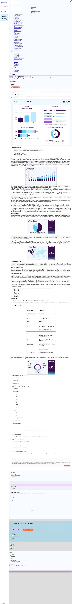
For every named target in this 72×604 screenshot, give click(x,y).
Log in (13, 73)
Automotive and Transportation (18, 38)
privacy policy (42, 493)
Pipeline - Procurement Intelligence (19, 58)
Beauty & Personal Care (34, 10)
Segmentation (12, 84)
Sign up (13, 74)
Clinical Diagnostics (17, 33)
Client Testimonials (16, 64)
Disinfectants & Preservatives (18, 45)
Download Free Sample (16, 87)
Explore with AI (4, 19)
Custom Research (13, 560)
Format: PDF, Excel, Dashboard (16, 475)
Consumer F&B (33, 12)
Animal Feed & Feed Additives (18, 23)
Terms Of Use (13, 556)
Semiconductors (16, 17)
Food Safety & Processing (17, 24)
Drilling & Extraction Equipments (18, 46)
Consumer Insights (16, 54)
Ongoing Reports (16, 70)
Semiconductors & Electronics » (18, 14)
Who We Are (16, 62)
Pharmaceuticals (16, 36)
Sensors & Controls (16, 18)
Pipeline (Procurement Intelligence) (15, 561)
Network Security (16, 42)
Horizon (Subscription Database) (15, 562)
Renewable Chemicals (17, 21)
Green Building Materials (17, 28)
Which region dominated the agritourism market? (18, 439)
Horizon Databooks (16, 55)
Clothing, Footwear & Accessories (35, 11)
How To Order (13, 554)
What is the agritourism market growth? (17, 434)
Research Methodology (17, 63)
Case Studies (16, 71)
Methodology (12, 85)
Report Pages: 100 (14, 474)
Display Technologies (17, 15)
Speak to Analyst (68, 465)
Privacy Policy (13, 555)
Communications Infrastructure (18, 39)
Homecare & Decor (33, 13)
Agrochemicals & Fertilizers (18, 44)
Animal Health (16, 37)
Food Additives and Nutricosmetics (19, 20)
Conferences (16, 65)
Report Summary (13, 81)
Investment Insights (16, 56)
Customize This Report (18, 529)
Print (12, 500)
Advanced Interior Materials (18, 27)
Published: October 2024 (15, 476)
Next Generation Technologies (18, 43)
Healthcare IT (16, 34)
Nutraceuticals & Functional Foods (18, 25)
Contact (15, 66)
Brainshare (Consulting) (14, 559)
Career (15, 67)
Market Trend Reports (17, 57)
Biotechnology (16, 32)
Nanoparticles (16, 29)
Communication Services (17, 40)
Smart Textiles (16, 30)
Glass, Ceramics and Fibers (17, 31)
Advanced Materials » (17, 26)
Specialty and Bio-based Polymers (18, 22)
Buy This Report (13, 488)
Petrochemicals (16, 49)
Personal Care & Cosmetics (18, 48)
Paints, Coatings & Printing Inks (18, 47)
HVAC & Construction (17, 41)
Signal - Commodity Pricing (18, 59)
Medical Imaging (16, 35)
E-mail (13, 497)
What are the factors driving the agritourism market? (19, 451)
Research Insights (16, 69)
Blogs (15, 72)
